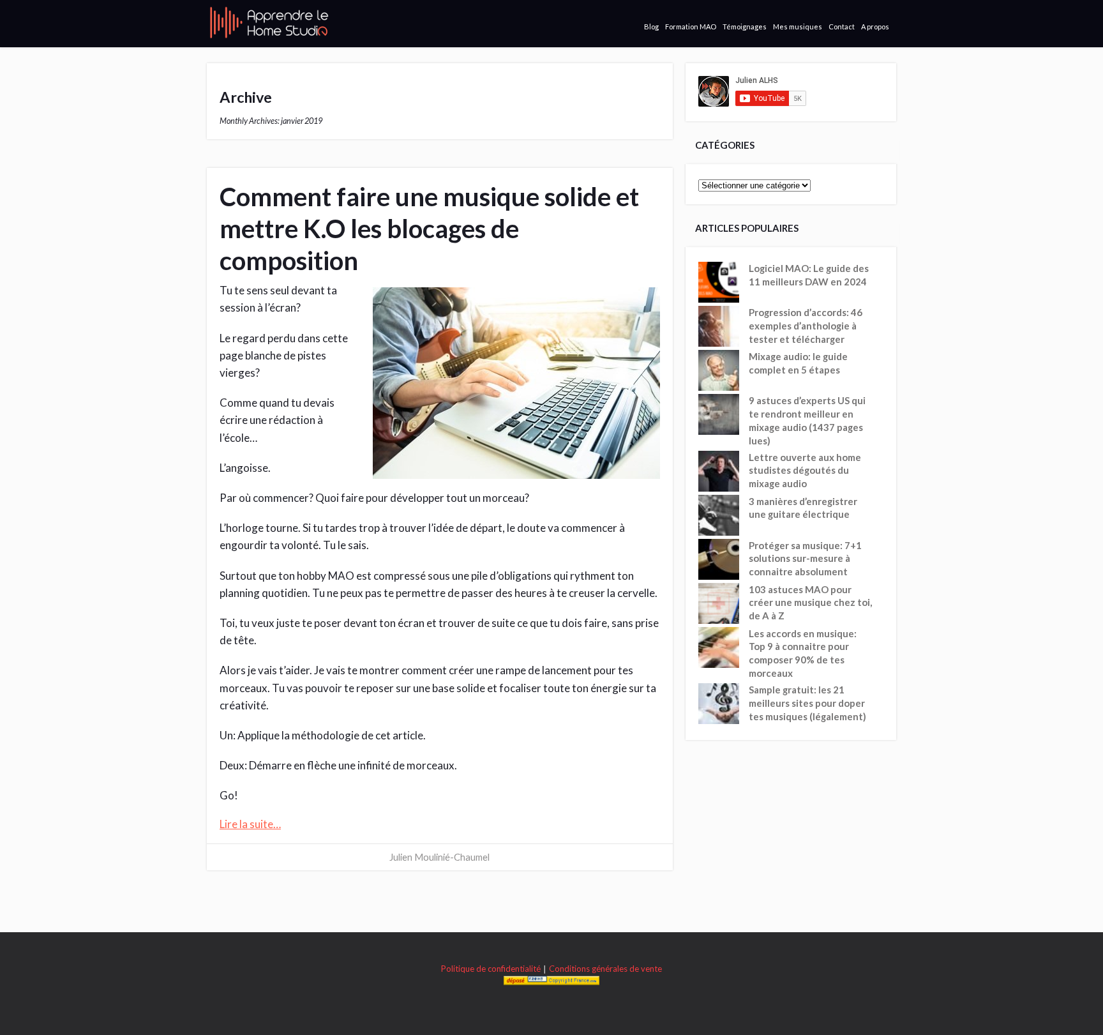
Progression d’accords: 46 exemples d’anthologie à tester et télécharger (805, 325)
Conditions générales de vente (605, 968)
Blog (651, 26)
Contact (842, 26)
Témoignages (745, 26)
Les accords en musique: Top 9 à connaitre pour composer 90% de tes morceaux (803, 653)
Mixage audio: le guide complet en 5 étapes (798, 363)
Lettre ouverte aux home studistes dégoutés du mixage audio (805, 470)
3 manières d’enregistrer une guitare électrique (803, 507)
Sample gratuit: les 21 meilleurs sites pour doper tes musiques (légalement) (807, 703)
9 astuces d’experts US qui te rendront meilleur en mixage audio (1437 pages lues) (807, 420)
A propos (875, 26)
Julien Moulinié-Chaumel (439, 857)
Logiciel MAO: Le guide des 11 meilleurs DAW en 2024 (809, 274)
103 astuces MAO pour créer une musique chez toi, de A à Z (810, 603)
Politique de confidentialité (491, 968)
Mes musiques (797, 26)
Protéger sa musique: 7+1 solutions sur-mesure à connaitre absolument (805, 559)
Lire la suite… (250, 824)
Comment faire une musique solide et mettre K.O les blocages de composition (429, 228)
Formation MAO (690, 26)
